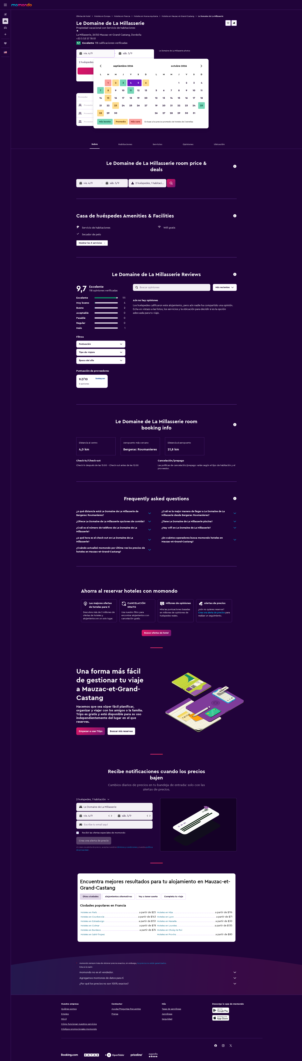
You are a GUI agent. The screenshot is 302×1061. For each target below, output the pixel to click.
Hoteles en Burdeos (91, 930)
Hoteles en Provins (166, 934)
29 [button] (108, 113)
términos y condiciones (127, 847)
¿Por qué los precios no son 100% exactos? (104, 983)
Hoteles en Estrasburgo (92, 921)
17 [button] (123, 98)
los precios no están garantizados (151, 963)
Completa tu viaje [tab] (173, 896)
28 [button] (100, 113)
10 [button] (123, 90)
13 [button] (146, 90)
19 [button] (138, 98)
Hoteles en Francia (122, 16)
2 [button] (115, 83)
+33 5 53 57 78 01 (86, 38)
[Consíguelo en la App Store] (220, 1018)
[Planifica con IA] (5, 34)
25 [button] (130, 105)
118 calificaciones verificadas (111, 43)
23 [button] (115, 105)
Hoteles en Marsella (166, 921)
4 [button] (130, 83)
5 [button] (138, 83)
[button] (5, 4)
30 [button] (115, 113)
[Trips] (5, 43)
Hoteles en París (89, 912)
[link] (156, 633)
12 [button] (138, 90)
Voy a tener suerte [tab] (148, 896)
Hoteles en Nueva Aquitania (146, 16)
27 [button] (146, 105)
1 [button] (108, 83)
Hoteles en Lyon (165, 917)
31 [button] (194, 113)
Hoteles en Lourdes (167, 926)
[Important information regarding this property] (235, 425)
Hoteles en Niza (165, 912)
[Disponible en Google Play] (220, 1010)
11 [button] (131, 90)
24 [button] (123, 105)
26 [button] (138, 105)
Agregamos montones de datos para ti (101, 978)
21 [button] (100, 105)
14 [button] (100, 98)
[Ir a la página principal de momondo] (21, 4)
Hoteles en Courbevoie (92, 917)
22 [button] (108, 105)
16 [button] (116, 98)
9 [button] (115, 90)
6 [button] (146, 83)
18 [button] (131, 98)
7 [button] (100, 90)
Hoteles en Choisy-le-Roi (169, 930)
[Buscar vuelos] (5, 14)
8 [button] (108, 90)
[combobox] (117, 807)
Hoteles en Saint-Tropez (93, 934)
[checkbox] (92, 381)
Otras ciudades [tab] (90, 896)
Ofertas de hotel (83, 16)
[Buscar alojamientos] (5, 21)
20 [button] (145, 98)
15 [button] (108, 98)
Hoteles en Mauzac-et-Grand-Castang (178, 16)
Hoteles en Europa (102, 16)
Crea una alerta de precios (211, 613)
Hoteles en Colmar (90, 926)
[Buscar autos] (5, 28)
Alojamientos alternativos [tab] (118, 896)
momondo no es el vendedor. (96, 972)
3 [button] (123, 83)
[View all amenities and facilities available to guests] (235, 216)
